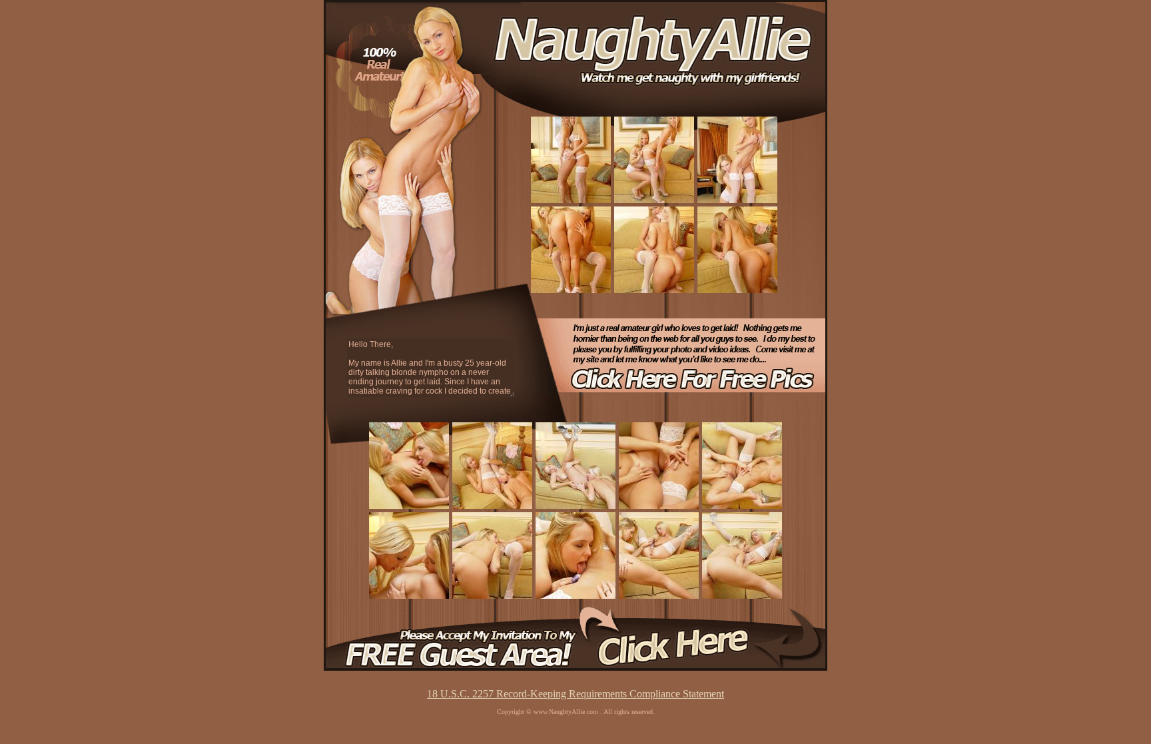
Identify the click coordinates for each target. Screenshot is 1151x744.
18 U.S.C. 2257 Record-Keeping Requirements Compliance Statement (575, 693)
